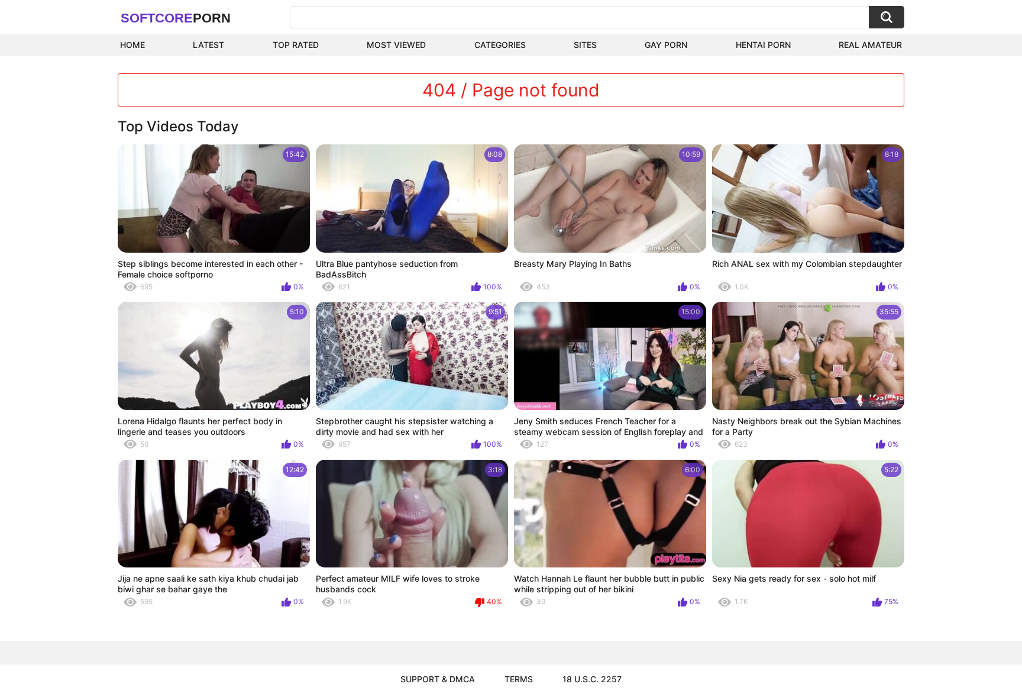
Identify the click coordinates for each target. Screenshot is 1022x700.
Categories (500, 45)
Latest (208, 45)
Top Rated (296, 45)
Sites (585, 45)
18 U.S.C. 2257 (592, 679)
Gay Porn (666, 45)
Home (132, 45)
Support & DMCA (437, 679)
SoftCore (176, 18)
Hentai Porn (763, 45)
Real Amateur (870, 45)
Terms (518, 679)
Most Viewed (396, 45)
